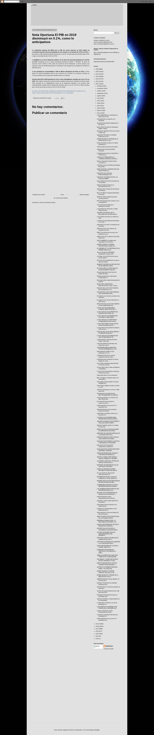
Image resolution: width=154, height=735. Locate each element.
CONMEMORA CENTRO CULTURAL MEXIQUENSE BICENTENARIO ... (107, 485)
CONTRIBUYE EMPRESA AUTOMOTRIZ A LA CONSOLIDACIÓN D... (108, 542)
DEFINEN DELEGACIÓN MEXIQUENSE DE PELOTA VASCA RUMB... (108, 481)
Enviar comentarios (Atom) (47, 202)
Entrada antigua (84, 194)
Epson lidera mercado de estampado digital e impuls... (107, 127)
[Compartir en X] (60, 98)
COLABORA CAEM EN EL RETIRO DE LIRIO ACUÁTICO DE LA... (108, 461)
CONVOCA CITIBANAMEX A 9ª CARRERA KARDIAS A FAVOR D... (107, 157)
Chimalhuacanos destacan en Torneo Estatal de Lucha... (107, 360)
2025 (97, 71)
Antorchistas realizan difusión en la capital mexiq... (107, 505)
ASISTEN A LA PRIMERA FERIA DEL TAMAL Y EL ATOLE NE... (107, 567)
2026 (97, 69)
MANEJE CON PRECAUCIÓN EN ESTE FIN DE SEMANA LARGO (108, 265)
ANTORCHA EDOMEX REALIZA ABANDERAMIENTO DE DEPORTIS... (106, 534)
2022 (97, 79)
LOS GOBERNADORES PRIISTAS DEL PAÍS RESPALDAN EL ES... (108, 489)
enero (99, 113)
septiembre (100, 93)
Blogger (97, 730)
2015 (97, 633)
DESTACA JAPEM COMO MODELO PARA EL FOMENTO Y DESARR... (107, 457)
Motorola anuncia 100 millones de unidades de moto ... (106, 229)
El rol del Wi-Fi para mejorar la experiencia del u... (105, 402)
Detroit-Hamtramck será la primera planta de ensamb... (106, 410)
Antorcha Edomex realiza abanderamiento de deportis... (106, 497)
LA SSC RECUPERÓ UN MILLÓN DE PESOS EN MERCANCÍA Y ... (107, 324)
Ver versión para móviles (61, 198)
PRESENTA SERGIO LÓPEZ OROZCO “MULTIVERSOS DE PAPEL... (108, 437)
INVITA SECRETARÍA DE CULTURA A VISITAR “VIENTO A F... (107, 546)
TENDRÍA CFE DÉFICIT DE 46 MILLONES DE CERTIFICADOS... (107, 213)
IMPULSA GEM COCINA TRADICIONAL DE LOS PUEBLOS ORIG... (108, 517)
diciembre (100, 86)
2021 (97, 81)
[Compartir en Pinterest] (64, 98)
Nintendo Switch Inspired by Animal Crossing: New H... (107, 197)
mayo (99, 103)
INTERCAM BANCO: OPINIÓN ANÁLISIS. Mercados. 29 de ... (106, 571)
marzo (99, 108)
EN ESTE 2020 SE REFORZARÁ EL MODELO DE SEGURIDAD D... (107, 493)
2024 (97, 74)
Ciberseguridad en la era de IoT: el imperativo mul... (107, 406)
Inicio (62, 194)
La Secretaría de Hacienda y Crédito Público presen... (107, 209)
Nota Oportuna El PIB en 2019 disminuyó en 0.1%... (105, 352)
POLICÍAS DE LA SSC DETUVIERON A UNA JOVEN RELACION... (108, 292)
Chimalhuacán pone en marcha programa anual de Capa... (106, 356)
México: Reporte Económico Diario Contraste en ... (107, 161)
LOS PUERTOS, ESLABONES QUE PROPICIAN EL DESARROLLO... (107, 607)
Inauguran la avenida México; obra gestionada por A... (107, 509)
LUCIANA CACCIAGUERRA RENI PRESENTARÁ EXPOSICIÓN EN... (107, 418)
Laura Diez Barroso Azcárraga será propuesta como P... (107, 344)
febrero (99, 110)
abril (98, 105)
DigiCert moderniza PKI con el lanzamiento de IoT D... (105, 185)
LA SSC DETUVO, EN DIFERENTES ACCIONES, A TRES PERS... (107, 316)
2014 (97, 636)
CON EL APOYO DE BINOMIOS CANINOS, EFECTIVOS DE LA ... (107, 308)
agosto (99, 96)
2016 (97, 631)
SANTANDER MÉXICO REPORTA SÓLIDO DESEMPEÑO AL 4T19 (107, 348)
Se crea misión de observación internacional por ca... (106, 473)
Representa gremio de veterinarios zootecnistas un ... (107, 276)
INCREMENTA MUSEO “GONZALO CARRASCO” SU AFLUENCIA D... (107, 477)
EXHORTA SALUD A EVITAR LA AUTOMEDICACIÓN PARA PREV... (107, 529)
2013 (97, 638)
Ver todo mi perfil (108, 649)
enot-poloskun (78, 730)
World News (109, 646)
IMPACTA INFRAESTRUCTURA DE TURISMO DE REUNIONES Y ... (107, 563)
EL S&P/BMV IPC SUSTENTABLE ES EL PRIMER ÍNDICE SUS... (108, 249)
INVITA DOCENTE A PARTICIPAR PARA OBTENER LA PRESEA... (108, 449)
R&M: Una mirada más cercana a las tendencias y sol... (107, 233)
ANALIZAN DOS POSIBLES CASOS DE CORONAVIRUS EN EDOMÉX (108, 441)
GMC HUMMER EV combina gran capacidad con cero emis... (106, 241)
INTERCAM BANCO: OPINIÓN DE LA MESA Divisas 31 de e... (107, 139)
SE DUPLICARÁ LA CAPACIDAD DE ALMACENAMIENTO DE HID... (107, 268)
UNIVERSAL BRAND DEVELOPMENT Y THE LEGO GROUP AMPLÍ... (108, 422)
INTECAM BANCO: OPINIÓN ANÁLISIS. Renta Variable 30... (108, 169)
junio (98, 100)
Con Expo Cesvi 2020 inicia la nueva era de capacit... (107, 257)
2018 (97, 626)
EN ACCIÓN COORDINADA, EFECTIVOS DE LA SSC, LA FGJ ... (107, 284)
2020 (97, 84)
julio (98, 98)
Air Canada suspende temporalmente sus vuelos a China (107, 364)
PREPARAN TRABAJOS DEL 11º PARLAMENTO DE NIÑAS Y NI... (107, 521)
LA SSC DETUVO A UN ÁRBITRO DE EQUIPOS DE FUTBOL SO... (107, 312)
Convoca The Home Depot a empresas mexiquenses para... (108, 372)
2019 (97, 624)
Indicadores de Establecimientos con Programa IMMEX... (107, 177)
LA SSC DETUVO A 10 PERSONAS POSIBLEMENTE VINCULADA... (107, 320)
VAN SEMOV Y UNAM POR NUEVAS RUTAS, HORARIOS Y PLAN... (107, 559)
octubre (99, 91)
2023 (97, 76)
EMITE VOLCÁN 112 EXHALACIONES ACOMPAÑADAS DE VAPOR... (108, 430)
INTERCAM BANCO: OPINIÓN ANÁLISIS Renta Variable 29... (106, 245)
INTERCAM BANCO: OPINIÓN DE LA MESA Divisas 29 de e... (107, 575)
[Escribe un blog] (58, 98)
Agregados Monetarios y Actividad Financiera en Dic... (106, 135)
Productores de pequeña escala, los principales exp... (107, 595)
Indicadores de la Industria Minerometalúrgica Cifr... (104, 173)
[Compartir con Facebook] (62, 98)
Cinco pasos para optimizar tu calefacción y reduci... (105, 205)
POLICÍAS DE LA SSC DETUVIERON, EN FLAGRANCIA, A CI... (107, 288)
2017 (97, 629)
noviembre (100, 88)
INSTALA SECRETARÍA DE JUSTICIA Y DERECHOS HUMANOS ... (108, 525)
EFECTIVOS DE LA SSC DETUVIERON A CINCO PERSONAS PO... (108, 304)
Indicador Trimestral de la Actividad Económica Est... (107, 583)
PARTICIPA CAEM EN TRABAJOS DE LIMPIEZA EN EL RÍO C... (107, 538)
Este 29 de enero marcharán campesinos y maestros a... (105, 445)
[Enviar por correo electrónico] (56, 98)
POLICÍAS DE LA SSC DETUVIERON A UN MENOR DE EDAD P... (108, 332)
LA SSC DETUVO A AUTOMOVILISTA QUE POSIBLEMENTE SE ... (107, 336)
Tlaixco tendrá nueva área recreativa (107, 147)
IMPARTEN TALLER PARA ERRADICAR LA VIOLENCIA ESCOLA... (108, 434)
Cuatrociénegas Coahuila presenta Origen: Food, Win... (107, 340)
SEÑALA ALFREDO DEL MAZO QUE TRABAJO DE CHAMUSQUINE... (107, 556)
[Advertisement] (60, 176)
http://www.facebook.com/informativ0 (104, 61)
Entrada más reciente (39, 194)
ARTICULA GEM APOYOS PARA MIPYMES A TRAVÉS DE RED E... (107, 469)
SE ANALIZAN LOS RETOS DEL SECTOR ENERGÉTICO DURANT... (108, 394)
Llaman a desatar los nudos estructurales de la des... (105, 611)
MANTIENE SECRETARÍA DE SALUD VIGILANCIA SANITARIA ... (107, 465)
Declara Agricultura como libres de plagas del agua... (106, 272)
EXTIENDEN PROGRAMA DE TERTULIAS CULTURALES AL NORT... (106, 551)
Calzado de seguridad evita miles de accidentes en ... (107, 615)
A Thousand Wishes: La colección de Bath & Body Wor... (107, 398)
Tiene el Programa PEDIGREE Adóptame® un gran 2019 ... (106, 253)
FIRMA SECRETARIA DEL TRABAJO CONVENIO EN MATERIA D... (107, 453)
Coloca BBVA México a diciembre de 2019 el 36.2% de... (107, 115)
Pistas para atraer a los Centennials (107, 375)
